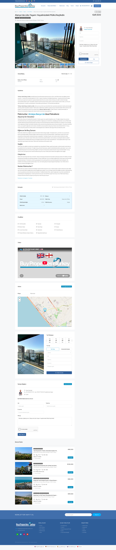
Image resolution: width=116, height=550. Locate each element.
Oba (84, 529)
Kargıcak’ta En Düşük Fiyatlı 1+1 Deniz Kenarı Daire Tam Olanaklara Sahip (52, 480)
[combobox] (59, 352)
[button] (45, 310)
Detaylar (70, 457)
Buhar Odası (22, 226)
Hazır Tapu (40, 226)
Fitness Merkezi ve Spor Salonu (26, 233)
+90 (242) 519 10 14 (29, 392)
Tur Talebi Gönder (59, 372)
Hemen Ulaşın (50, 392)
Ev (17, 11)
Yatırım (72, 5)
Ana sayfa (43, 5)
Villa (41, 532)
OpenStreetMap (64, 326)
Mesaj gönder (83, 59)
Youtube (30, 178)
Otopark (58, 223)
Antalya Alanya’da (36, 114)
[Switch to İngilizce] (26, 1)
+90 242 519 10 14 (85, 5)
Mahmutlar (85, 525)
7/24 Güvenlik (22, 223)
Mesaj (19, 415)
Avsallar (84, 532)
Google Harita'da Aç (67, 286)
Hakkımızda (62, 5)
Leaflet (58, 326)
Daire (25, 11)
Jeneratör (40, 229)
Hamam (39, 223)
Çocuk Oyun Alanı (23, 229)
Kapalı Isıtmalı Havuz (42, 233)
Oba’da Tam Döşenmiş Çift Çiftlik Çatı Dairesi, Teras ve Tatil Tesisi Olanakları (53, 465)
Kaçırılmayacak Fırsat (25, 17)
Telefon (48, 403)
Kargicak (85, 527)
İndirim (62, 527)
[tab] (65, 28)
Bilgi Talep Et (22, 434)
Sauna (57, 226)
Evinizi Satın (97, 5)
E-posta (20, 409)
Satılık (20, 11)
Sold (62, 530)
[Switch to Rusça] (34, 1)
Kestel (84, 530)
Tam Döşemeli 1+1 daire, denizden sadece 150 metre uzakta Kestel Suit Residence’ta (55, 450)
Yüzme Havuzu (59, 229)
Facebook (20, 178)
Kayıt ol (96, 514)
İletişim (77, 5)
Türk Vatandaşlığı (65, 532)
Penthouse (42, 530)
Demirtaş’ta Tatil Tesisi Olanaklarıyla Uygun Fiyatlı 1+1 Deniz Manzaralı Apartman (54, 495)
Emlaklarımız (36, 478)
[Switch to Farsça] (31, 1)
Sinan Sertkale (37, 458)
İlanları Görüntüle (68, 384)
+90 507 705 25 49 (40, 392)
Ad (18, 403)
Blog (68, 5)
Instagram (25, 178)
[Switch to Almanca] (29, 1)
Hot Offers (30, 11)
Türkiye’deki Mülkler (51, 5)
